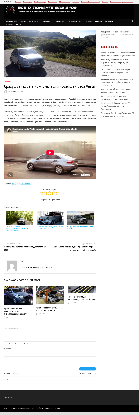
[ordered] (18, 343)
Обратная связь (64, 2)
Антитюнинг (52, 2)
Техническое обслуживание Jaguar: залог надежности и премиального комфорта (116, 72)
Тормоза (88, 21)
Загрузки (76, 2)
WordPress (51, 408)
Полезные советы (13, 24)
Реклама (105, 2)
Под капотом (75, 21)
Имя (6, 352)
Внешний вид (11, 21)
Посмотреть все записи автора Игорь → (36, 267)
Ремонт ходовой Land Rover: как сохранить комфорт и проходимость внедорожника (116, 62)
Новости (18, 2)
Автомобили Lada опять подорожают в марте (46, 309)
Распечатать (26, 184)
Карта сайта (9, 397)
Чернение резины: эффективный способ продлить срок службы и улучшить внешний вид (118, 82)
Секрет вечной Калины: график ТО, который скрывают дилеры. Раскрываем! (115, 106)
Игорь (15, 92)
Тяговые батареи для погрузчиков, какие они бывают (82, 298)
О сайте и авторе (40, 2)
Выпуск (98, 21)
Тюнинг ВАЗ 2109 (29, 408)
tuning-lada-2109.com (109, 32)
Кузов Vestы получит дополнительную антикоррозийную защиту (15, 311)
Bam (58, 408)
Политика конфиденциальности (121, 2)
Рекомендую (27, 2)
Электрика (33, 21)
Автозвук (109, 21)
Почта (6, 358)
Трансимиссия (60, 21)
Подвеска (46, 21)
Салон (23, 21)
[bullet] (21, 343)
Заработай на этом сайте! (90, 2)
